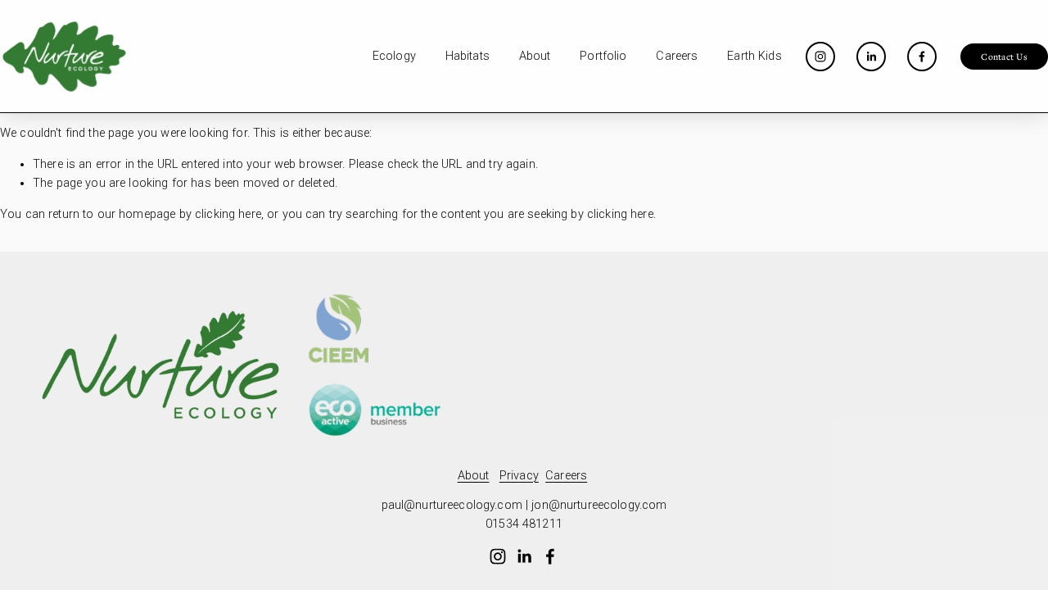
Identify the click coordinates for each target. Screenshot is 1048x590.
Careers (677, 56)
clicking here (228, 214)
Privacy (519, 476)
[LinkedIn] (871, 56)
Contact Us (1004, 56)
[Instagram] (820, 56)
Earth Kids (754, 56)
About (535, 56)
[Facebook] (922, 56)
